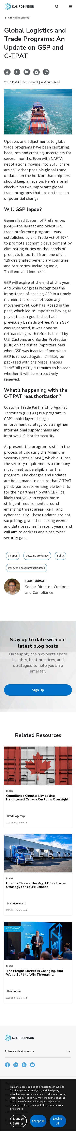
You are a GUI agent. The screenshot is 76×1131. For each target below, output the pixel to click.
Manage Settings (18, 1121)
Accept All (38, 1121)
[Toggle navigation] (70, 6)
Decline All (58, 1121)
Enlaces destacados (19, 1051)
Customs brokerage (37, 555)
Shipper (12, 555)
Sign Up (38, 690)
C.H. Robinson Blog (19, 17)
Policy (60, 555)
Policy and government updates (26, 568)
